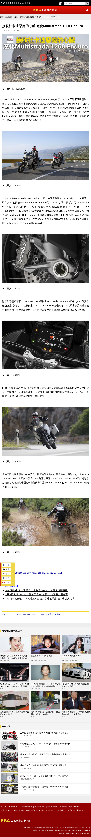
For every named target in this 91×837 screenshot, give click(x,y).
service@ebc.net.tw (84, 830)
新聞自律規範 (39, 806)
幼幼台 (34, 810)
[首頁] (45, 10)
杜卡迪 (41, 614)
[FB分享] (6, 566)
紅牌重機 (49, 614)
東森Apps (20, 3)
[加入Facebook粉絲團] (6, 579)
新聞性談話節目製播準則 (57, 806)
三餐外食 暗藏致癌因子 (71, 656)
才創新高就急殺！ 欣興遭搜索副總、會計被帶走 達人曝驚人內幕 (40, 598)
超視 (53, 810)
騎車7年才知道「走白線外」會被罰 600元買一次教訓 (45, 713)
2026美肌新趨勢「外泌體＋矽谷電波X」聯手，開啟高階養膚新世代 (45, 685)
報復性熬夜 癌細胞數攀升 (41, 656)
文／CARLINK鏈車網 (13, 89)
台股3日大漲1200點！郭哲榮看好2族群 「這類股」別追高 (36, 594)
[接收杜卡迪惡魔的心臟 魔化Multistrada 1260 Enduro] (45, 58)
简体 (29, 3)
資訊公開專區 (74, 806)
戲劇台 (28, 810)
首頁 (1, 17)
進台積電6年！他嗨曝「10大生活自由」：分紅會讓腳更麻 (36, 590)
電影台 (41, 810)
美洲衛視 (60, 810)
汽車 (16, 17)
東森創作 (80, 810)
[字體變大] (6, 570)
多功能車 (58, 614)
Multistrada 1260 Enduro (27, 614)
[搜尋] (86, 12)
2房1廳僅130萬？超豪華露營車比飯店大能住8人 (14, 713)
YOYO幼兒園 (70, 810)
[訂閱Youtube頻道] (6, 583)
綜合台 (21, 810)
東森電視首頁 (5, 810)
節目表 (3, 806)
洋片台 (48, 810)
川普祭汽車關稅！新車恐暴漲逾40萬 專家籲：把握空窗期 (76, 713)
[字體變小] (6, 575)
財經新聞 (8, 17)
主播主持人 (13, 806)
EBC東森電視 (7, 3)
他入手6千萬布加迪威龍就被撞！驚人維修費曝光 (76, 685)
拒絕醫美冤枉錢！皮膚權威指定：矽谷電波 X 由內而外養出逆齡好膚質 (14, 657)
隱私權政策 (86, 827)
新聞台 (14, 810)
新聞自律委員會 (26, 806)
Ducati (12, 614)
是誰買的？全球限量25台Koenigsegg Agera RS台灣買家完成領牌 (14, 685)
